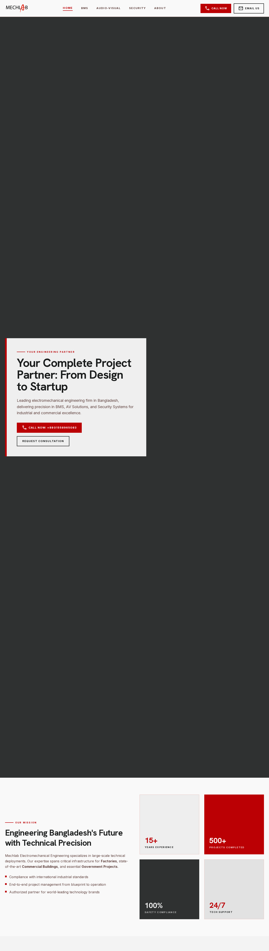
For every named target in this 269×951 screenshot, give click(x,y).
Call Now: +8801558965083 (49, 428)
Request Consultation (43, 441)
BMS (84, 8)
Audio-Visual (108, 8)
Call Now (216, 8)
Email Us (248, 8)
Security (137, 8)
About (160, 8)
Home (68, 7)
